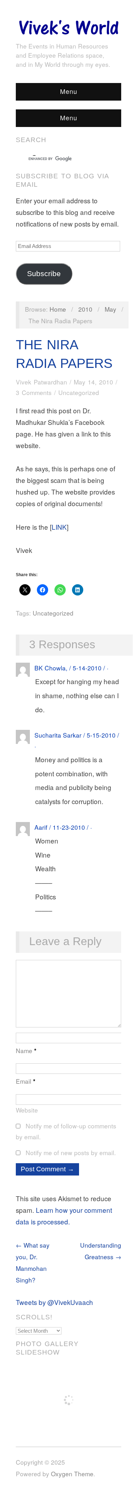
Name (26, 1050)
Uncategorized (78, 392)
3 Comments (34, 392)
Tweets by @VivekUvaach (54, 1302)
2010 (85, 309)
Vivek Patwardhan (41, 381)
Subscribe (44, 273)
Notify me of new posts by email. (71, 1152)
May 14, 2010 (93, 381)
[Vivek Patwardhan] (68, 25)
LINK (59, 526)
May (110, 309)
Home (58, 309)
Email (25, 1081)
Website (27, 1110)
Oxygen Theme (72, 1473)
